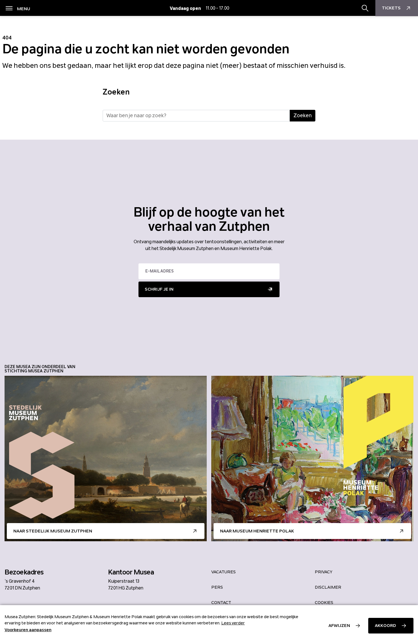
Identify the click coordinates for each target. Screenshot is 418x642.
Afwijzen (339, 625)
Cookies (324, 602)
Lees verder (233, 623)
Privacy (323, 571)
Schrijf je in (159, 289)
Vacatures (223, 571)
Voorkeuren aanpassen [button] (28, 629)
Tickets (391, 8)
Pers (217, 587)
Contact (221, 602)
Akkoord (385, 625)
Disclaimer (328, 587)
